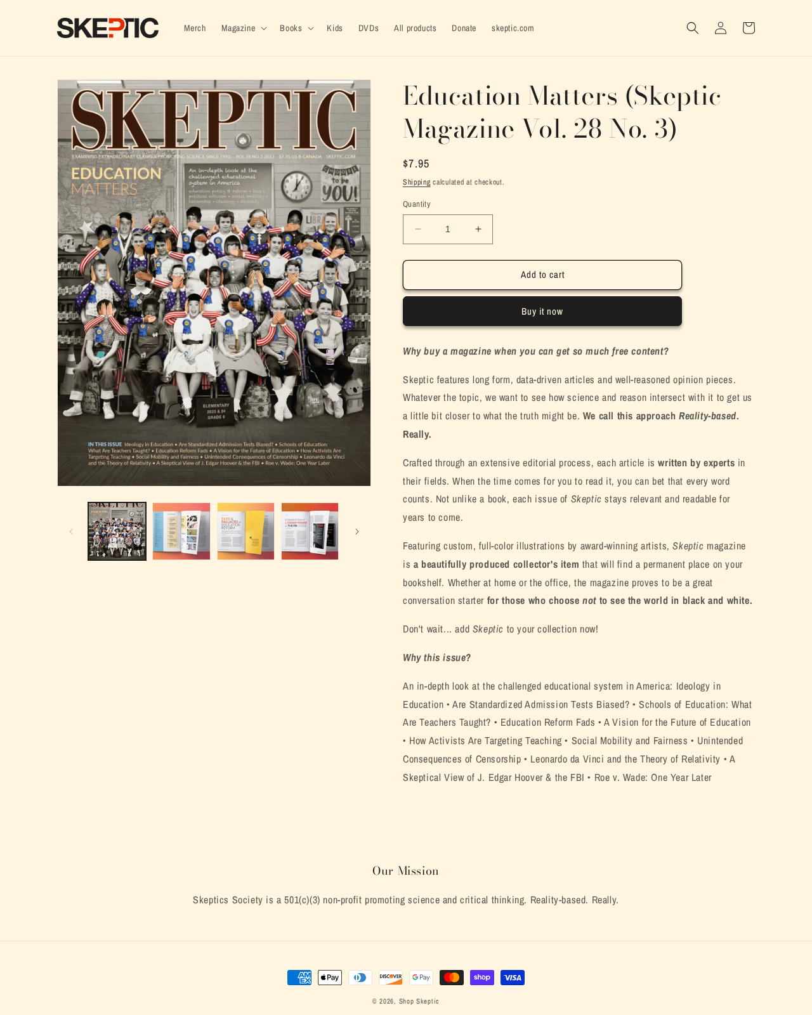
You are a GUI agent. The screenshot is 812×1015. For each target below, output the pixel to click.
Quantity (416, 204)
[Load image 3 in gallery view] (246, 531)
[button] (243, 28)
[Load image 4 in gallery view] (310, 531)
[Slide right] (357, 532)
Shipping (417, 182)
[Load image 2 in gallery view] (181, 531)
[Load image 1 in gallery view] (117, 531)
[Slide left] (71, 532)
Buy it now (542, 311)
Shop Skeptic (419, 1001)
